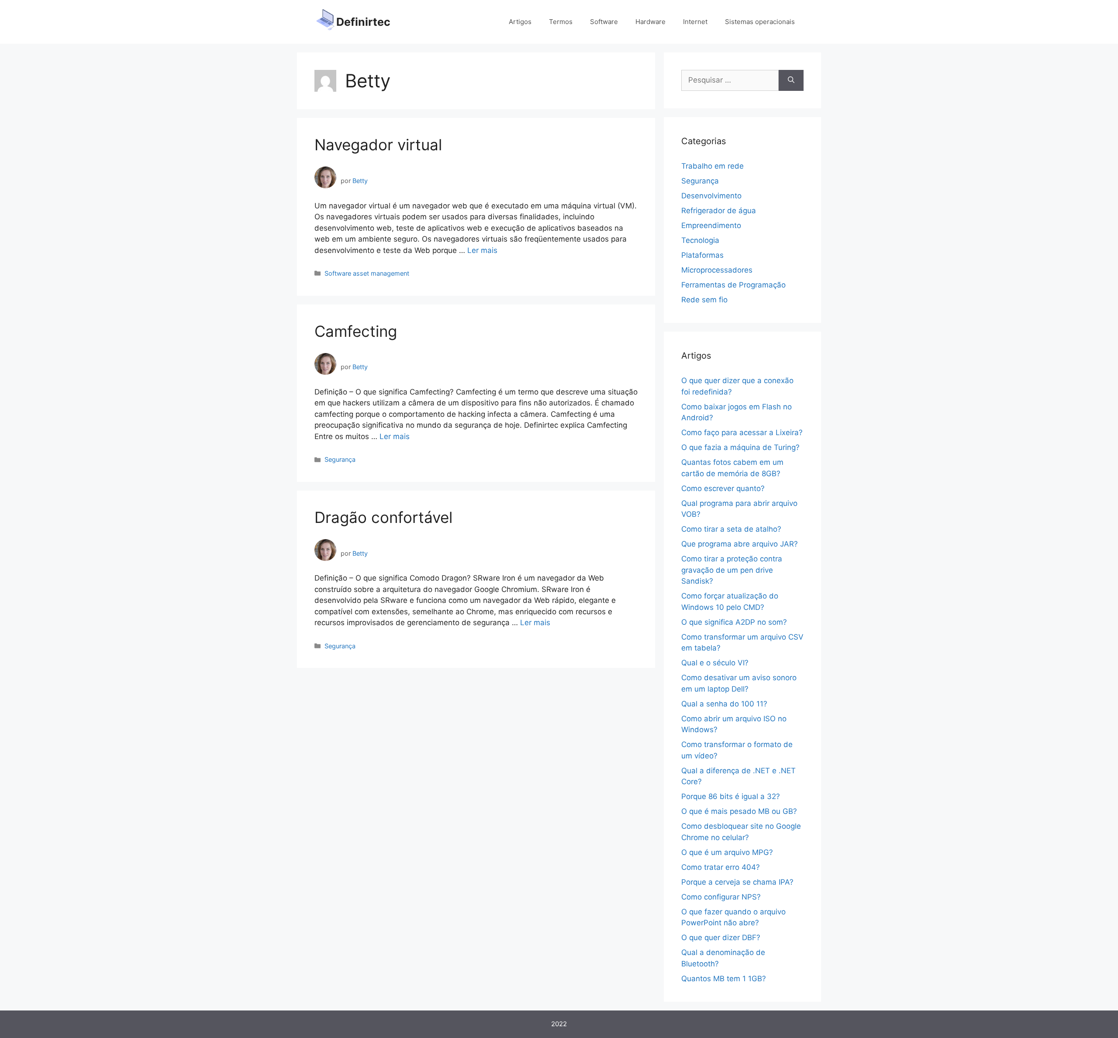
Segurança (339, 459)
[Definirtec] (325, 21)
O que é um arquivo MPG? (727, 852)
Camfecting (355, 331)
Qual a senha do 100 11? (724, 703)
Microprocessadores (716, 270)
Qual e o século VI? (715, 662)
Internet (695, 21)
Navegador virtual (378, 144)
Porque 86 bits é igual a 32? (730, 796)
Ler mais (482, 250)
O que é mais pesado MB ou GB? (739, 811)
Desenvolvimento (711, 195)
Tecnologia (700, 240)
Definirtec (363, 21)
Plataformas (702, 255)
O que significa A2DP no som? (734, 622)
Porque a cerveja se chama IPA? (737, 882)
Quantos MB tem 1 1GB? (723, 978)
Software (604, 21)
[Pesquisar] (791, 80)
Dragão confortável (383, 517)
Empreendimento (711, 225)
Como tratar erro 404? (720, 867)
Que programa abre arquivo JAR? (739, 544)
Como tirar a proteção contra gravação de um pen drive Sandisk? (731, 569)
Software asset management (366, 273)
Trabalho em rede (712, 166)
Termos (561, 21)
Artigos (520, 21)
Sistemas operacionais (760, 21)
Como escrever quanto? (723, 488)
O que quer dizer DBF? (720, 937)
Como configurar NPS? (721, 897)
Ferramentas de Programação (733, 284)
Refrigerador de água (718, 210)
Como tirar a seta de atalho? (731, 529)
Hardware (650, 21)
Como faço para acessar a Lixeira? (742, 432)
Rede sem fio (704, 299)
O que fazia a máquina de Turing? (740, 447)
